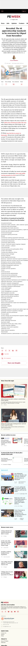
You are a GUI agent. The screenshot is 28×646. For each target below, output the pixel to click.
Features (21, 23)
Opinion (14, 23)
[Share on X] (9, 350)
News (2, 23)
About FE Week (4, 641)
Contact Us (3, 633)
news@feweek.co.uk (7, 626)
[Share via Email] (16, 350)
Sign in (24, 11)
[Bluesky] (8, 611)
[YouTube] (15, 611)
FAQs (2, 635)
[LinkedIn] (11, 611)
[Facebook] (5, 611)
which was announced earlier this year (15, 122)
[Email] (18, 611)
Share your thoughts (14, 363)
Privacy (2, 634)
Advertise (3, 642)
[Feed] (2, 611)
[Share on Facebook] (6, 350)
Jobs (8, 23)
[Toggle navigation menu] (2, 11)
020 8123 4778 (6, 624)
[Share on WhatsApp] (2, 350)
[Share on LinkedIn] (13, 350)
